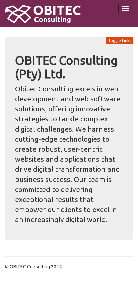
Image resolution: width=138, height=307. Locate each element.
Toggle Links (119, 40)
